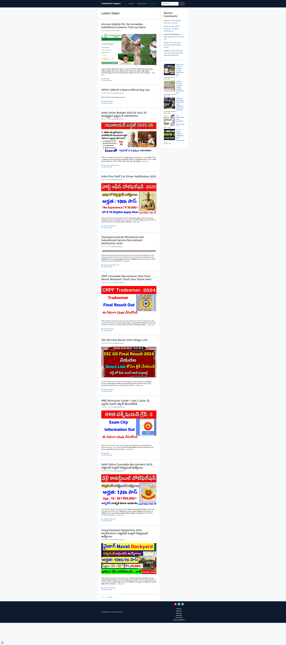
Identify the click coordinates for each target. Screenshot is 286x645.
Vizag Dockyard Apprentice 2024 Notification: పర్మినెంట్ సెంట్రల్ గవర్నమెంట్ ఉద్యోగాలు (124, 534)
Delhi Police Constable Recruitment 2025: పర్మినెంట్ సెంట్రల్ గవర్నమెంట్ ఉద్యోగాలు (127, 466)
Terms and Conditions (179, 620)
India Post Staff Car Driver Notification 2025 (128, 177)
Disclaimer (179, 613)
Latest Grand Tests (141, 3)
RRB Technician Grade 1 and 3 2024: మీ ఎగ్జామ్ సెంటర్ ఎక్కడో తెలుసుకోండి (125, 402)
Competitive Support (111, 3)
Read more (145, 161)
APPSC (111, 101)
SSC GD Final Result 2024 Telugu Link (124, 340)
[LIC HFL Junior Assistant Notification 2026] (169, 135)
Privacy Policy (179, 617)
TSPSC (117, 265)
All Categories (152, 3)
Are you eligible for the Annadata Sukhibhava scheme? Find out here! (123, 26)
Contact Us (179, 611)
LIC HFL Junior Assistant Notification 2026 (180, 133)
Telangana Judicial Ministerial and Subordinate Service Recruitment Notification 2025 (122, 241)
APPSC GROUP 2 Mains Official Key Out (125, 90)
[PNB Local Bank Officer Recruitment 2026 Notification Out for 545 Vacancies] (169, 103)
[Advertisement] (44, 633)
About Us (179, 609)
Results (112, 329)
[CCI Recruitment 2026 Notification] (169, 120)
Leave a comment (107, 80)
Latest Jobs (131, 3)
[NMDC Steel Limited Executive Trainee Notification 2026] (169, 70)
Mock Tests (179, 615)
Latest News (106, 78)
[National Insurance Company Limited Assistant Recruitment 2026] (169, 86)
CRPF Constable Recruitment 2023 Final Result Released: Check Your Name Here (126, 278)
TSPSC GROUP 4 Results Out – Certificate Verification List (172, 29)
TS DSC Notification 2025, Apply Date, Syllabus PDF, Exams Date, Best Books (173, 53)
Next (111, 597)
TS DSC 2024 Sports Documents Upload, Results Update (172, 45)
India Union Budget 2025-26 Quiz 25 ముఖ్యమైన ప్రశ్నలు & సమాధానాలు (123, 114)
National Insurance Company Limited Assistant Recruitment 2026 (180, 87)
